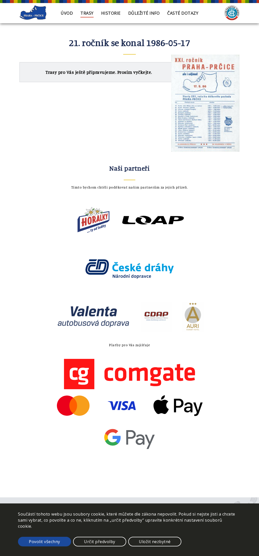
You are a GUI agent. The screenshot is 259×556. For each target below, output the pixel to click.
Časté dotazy (182, 13)
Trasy (87, 13)
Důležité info (144, 13)
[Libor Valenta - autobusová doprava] (93, 330)
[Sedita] (93, 234)
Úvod (67, 13)
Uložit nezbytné (155, 541)
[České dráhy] (129, 287)
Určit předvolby (99, 541)
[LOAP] (153, 234)
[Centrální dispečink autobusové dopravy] (156, 330)
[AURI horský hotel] (193, 330)
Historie (111, 13)
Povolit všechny (44, 541)
